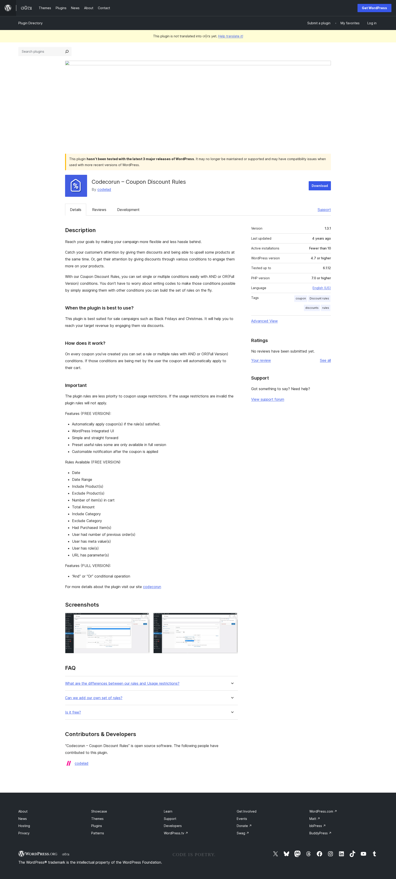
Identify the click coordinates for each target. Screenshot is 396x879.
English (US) (322, 288)
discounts (312, 307)
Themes (97, 819)
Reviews (99, 209)
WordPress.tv (176, 833)
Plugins (96, 826)
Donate (244, 826)
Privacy (24, 833)
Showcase (99, 811)
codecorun (152, 586)
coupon (301, 298)
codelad (104, 189)
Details (75, 209)
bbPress (317, 826)
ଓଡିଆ (65, 854)
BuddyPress (320, 833)
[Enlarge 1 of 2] (143, 619)
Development (128, 209)
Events (242, 819)
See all (325, 360)
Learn (168, 811)
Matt (314, 819)
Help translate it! (230, 36)
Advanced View (264, 321)
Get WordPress (374, 8)
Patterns (97, 833)
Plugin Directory (30, 23)
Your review (261, 360)
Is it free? (73, 712)
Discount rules (319, 298)
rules (325, 307)
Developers (173, 826)
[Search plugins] (67, 51)
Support (324, 209)
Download (320, 186)
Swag (243, 833)
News (22, 819)
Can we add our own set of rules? (93, 698)
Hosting (24, 826)
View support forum (267, 399)
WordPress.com (323, 811)
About (23, 811)
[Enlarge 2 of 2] (231, 619)
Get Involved (246, 811)
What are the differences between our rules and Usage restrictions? (122, 683)
